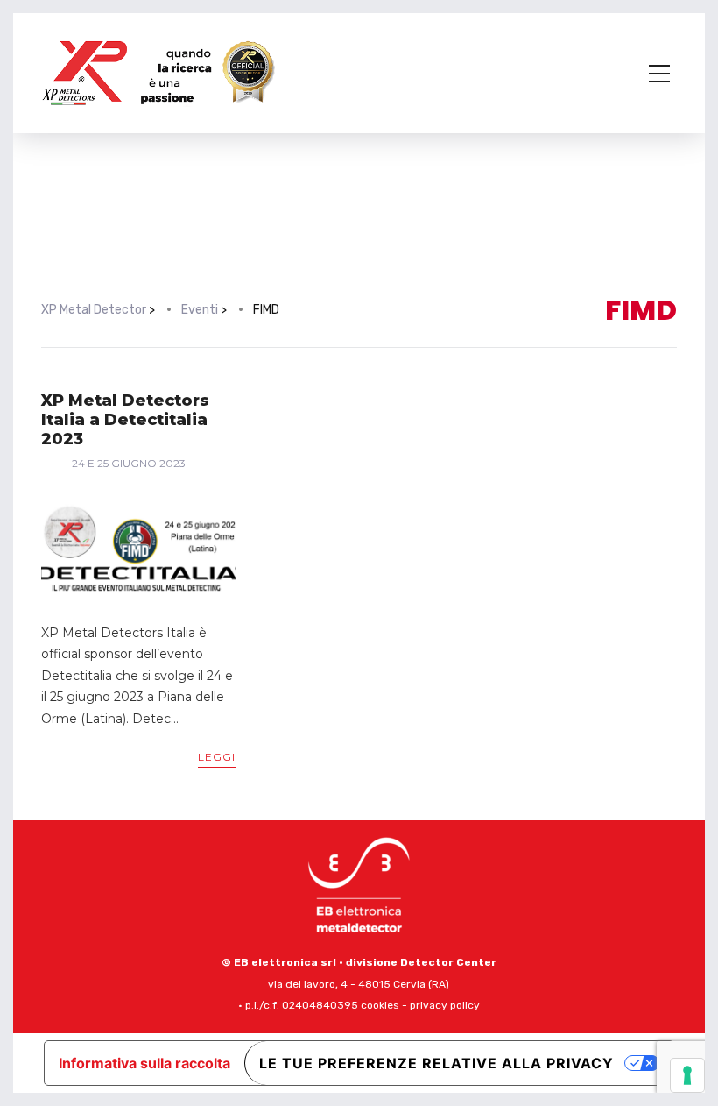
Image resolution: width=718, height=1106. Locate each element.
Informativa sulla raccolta (144, 1063)
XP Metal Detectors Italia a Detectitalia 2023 (125, 419)
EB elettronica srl (285, 962)
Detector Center (448, 962)
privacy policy (445, 1005)
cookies (380, 1005)
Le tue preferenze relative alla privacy (436, 1063)
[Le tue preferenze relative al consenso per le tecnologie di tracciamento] (687, 1075)
